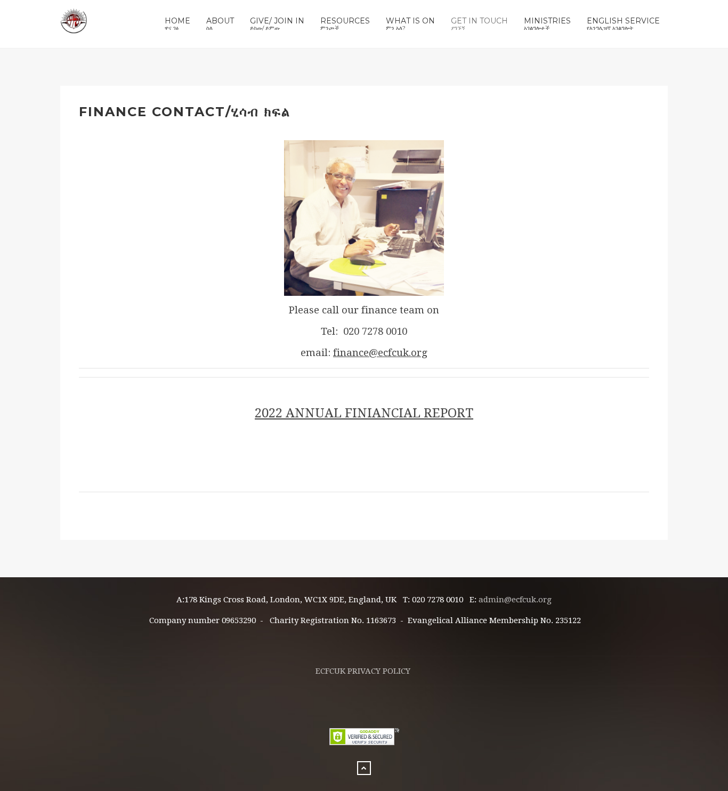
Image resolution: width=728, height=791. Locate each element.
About (220, 23)
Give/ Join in (277, 23)
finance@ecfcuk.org (380, 352)
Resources (345, 23)
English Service (623, 23)
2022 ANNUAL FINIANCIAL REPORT (364, 413)
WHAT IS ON (410, 23)
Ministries (547, 23)
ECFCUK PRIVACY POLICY (363, 671)
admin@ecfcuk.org (515, 599)
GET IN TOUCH (479, 23)
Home (177, 23)
